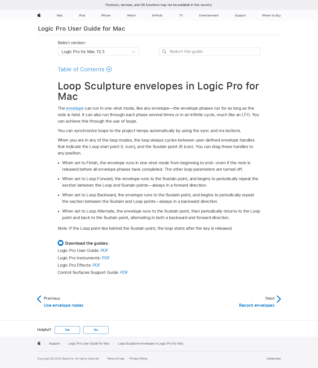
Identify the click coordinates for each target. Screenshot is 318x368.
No (96, 330)
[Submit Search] (164, 51)
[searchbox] (210, 51)
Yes (67, 330)
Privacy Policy (138, 358)
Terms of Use (115, 358)
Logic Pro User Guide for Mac (81, 28)
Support (54, 343)
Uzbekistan (273, 358)
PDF (105, 250)
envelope (74, 108)
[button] (85, 69)
